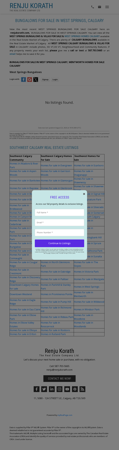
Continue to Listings (59, 243)
